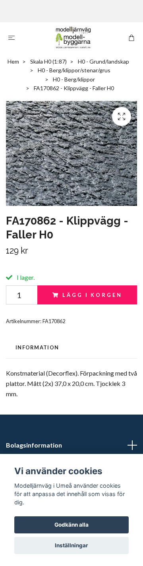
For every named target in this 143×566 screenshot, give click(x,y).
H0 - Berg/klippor (74, 79)
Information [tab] (37, 347)
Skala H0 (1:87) (48, 61)
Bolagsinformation (34, 445)
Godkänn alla (71, 524)
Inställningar (71, 545)
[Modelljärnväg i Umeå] (73, 37)
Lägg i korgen (92, 295)
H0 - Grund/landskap (103, 61)
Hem (13, 61)
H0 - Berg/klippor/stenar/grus (74, 70)
